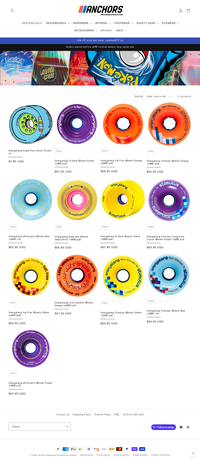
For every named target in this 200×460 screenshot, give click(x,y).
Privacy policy (103, 455)
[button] (12, 10)
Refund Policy (102, 414)
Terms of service (121, 455)
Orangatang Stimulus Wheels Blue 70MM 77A (166, 312)
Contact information (160, 455)
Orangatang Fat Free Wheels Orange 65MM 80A (121, 162)
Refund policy (86, 455)
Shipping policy (140, 455)
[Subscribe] (66, 427)
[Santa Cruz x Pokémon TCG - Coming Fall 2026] (100, 68)
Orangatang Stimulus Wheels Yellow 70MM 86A (121, 314)
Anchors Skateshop (47, 455)
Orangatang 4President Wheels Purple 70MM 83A (30, 384)
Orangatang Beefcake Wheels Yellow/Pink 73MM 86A (71, 238)
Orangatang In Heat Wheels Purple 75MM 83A (74, 162)
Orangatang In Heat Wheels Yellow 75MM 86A (120, 238)
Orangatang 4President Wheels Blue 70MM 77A (29, 238)
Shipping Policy (82, 414)
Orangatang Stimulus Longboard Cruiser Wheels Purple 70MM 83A (165, 238)
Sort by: (139, 96)
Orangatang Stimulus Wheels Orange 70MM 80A (168, 162)
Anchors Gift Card (133, 414)
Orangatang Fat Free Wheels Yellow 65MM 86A (29, 314)
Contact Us (62, 414)
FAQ (116, 414)
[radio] (59, 151)
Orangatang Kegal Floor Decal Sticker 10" (30, 152)
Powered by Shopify (66, 455)
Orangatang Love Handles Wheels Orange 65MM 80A (74, 304)
